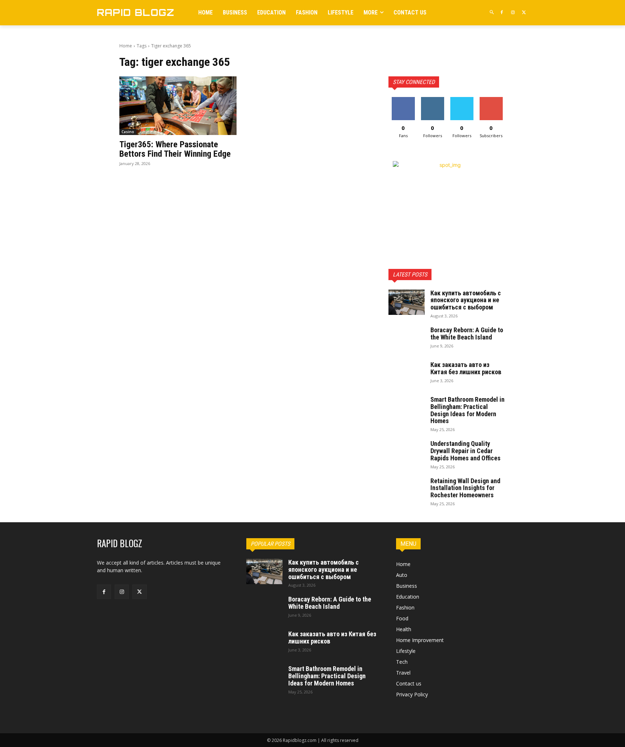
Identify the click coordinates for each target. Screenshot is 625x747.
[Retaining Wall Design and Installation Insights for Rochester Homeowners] (406, 490)
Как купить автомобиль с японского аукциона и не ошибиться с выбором (465, 300)
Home (125, 46)
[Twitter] (524, 12)
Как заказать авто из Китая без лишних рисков (465, 368)
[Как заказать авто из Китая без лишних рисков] (406, 374)
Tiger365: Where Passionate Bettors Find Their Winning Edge (175, 149)
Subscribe (491, 99)
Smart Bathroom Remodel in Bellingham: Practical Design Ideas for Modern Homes (467, 410)
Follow (432, 99)
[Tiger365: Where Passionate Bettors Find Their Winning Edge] (178, 105)
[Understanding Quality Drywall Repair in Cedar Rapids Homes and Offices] (406, 452)
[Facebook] (502, 12)
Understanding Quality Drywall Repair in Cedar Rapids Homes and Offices (465, 451)
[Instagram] (513, 12)
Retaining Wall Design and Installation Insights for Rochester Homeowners (465, 488)
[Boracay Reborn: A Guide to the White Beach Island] (406, 339)
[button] (491, 12)
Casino (128, 131)
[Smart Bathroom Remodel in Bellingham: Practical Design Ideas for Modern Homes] (406, 408)
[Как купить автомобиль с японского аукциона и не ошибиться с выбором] (406, 302)
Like (403, 99)
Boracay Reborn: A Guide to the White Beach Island (466, 333)
